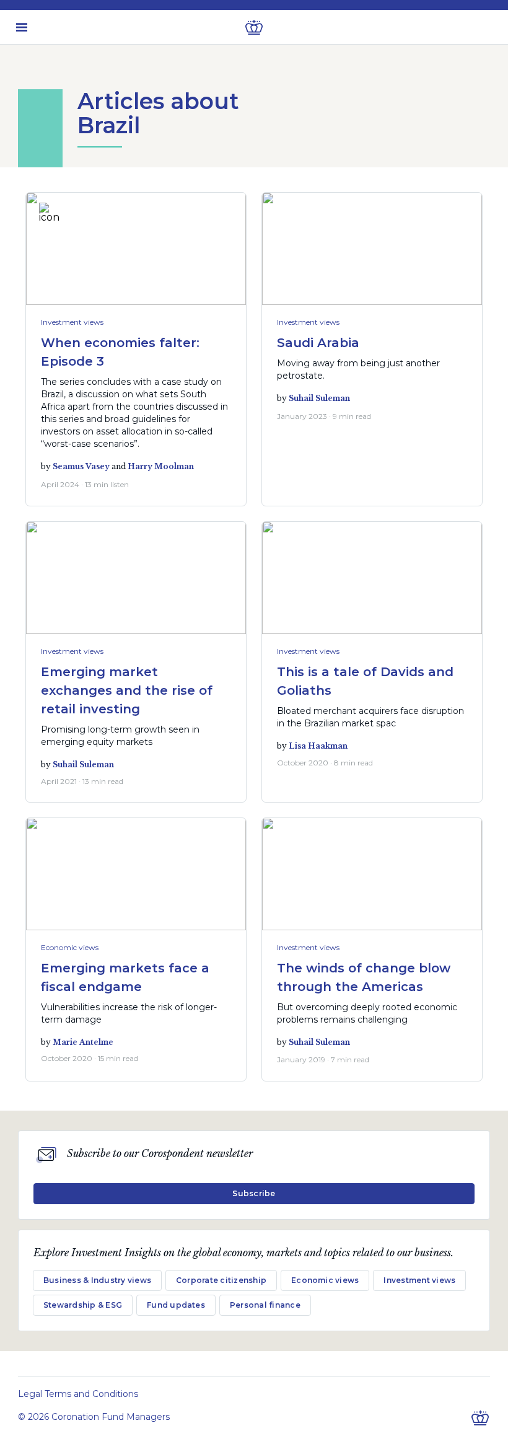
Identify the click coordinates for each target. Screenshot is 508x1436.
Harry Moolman (161, 466)
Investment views (72, 322)
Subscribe (253, 1193)
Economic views (70, 947)
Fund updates (176, 1305)
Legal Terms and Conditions (78, 1393)
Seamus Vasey (81, 466)
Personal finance (265, 1305)
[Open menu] (21, 27)
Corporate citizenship (221, 1280)
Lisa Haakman (318, 746)
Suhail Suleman (319, 398)
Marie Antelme (83, 1042)
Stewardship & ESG (82, 1305)
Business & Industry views (97, 1280)
